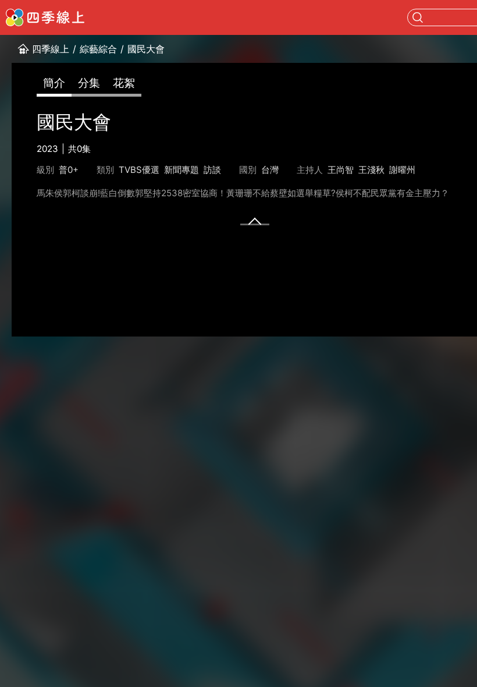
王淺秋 (371, 169)
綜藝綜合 (98, 49)
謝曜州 (402, 169)
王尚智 (341, 169)
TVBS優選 (139, 169)
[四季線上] (45, 17)
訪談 (212, 169)
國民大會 (146, 49)
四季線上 (50, 49)
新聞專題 (181, 169)
